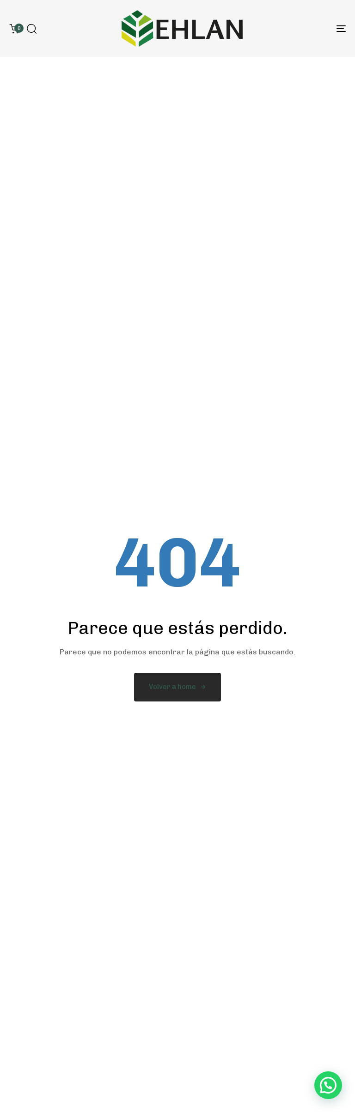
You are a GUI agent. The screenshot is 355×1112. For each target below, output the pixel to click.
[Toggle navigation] (289, 28)
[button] (31, 29)
